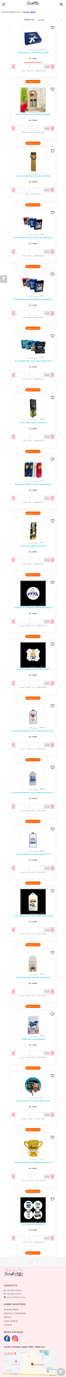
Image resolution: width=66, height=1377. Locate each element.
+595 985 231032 (13, 1290)
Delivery (8, 1317)
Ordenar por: (29, 19)
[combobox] (50, 20)
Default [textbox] (41, 20)
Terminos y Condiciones (15, 1313)
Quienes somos (11, 1309)
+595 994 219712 (13, 1294)
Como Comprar (11, 1321)
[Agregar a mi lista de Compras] (52, 28)
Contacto (8, 1324)
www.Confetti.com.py (15, 1297)
